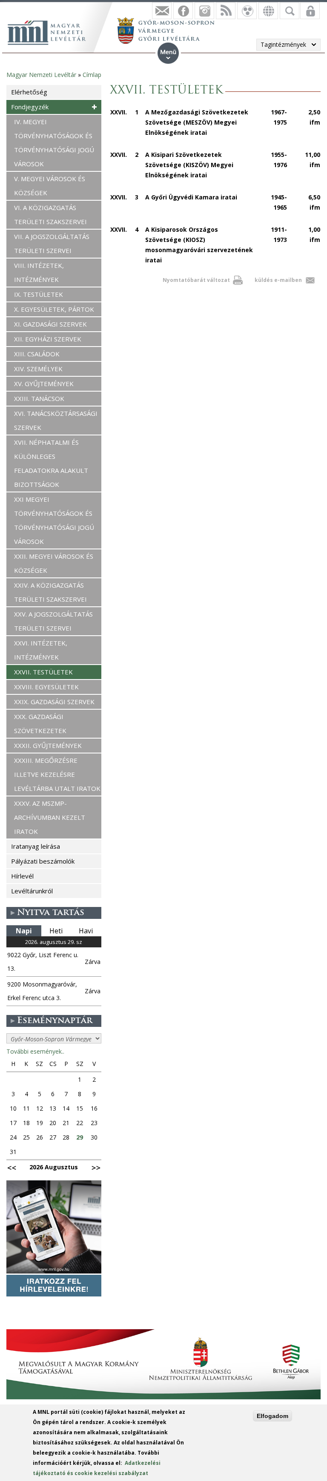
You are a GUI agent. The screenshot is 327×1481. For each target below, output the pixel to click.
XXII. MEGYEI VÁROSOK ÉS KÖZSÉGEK (53, 563)
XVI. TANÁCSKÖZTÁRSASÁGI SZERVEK (56, 420)
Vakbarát (247, 10)
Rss (225, 10)
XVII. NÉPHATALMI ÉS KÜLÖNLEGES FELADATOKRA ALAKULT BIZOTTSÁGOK (51, 463)
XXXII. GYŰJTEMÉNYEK (48, 745)
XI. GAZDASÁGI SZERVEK (50, 324)
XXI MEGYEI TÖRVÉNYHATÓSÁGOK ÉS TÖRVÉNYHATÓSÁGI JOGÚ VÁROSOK (54, 520)
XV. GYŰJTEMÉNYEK (44, 383)
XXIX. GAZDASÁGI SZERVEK (54, 701)
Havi (86, 930)
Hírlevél (22, 876)
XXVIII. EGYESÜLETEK (46, 686)
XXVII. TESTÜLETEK (43, 672)
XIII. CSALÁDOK (37, 354)
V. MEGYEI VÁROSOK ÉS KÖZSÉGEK (49, 185)
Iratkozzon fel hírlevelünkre (162, 10)
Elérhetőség (29, 92)
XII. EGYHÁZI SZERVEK (47, 339)
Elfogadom (272, 1416)
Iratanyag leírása (35, 846)
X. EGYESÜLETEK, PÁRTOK (54, 309)
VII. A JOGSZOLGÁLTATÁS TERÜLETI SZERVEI (51, 243)
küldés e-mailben (278, 280)
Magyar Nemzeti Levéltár (41, 75)
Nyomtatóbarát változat (196, 280)
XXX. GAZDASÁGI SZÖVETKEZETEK (40, 723)
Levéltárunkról (32, 891)
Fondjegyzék (30, 106)
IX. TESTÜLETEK (38, 294)
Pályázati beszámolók (43, 861)
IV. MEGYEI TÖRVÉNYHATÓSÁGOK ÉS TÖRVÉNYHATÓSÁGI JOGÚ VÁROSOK (54, 142)
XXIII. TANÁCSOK (39, 398)
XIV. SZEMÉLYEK (38, 368)
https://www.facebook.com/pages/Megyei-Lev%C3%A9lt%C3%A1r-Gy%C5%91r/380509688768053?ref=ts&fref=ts (183, 10)
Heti (56, 930)
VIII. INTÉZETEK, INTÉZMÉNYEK (39, 272)
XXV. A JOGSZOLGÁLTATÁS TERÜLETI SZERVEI (53, 621)
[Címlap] (51, 31)
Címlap (92, 75)
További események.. (35, 1051)
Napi (24, 930)
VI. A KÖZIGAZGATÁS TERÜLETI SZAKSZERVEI (50, 214)
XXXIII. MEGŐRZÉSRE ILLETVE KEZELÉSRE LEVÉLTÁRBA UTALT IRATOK (57, 774)
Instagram (204, 10)
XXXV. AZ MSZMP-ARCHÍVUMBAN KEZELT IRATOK (49, 817)
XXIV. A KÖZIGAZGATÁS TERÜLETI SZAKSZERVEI (50, 592)
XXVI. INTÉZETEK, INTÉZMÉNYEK (40, 650)
